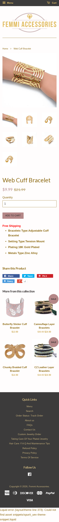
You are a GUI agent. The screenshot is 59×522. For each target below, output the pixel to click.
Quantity (7, 197)
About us (29, 420)
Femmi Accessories (39, 486)
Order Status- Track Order (29, 415)
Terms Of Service (30, 457)
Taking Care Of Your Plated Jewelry (29, 438)
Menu (9, 2)
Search (29, 411)
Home (5, 48)
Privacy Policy (29, 452)
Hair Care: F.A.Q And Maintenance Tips (29, 443)
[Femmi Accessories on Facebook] (29, 475)
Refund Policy (29, 448)
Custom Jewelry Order (29, 434)
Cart (54, 2)
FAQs (29, 425)
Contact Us (29, 429)
